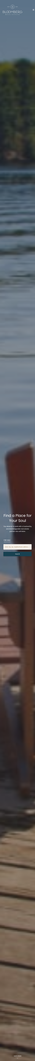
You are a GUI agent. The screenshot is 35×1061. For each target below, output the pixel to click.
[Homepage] (12, 9)
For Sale (7, 540)
